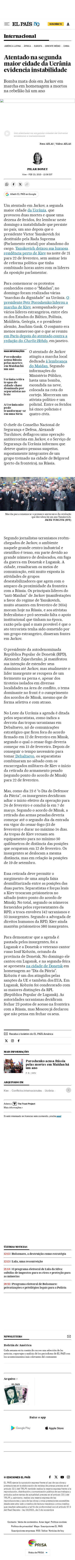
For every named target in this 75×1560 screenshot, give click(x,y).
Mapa (36, 1526)
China (66, 46)
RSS (38, 1531)
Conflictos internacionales (27, 1090)
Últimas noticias (15, 1246)
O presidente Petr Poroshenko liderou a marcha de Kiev (36, 302)
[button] (37, 120)
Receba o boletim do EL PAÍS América (31, 1033)
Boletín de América (18, 1345)
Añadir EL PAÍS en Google (23, 194)
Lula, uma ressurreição (27, 1261)
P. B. (28, 1073)
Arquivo (9, 1379)
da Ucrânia (37, 210)
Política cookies (59, 1522)
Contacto (12, 1522)
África (27, 46)
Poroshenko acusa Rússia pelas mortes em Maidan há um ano (14, 363)
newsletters (13, 1336)
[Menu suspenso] (7, 24)
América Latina (12, 46)
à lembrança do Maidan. (48, 363)
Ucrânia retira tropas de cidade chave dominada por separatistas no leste (15, 387)
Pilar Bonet (37, 169)
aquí (59, 1116)
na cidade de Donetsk (44, 966)
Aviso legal (44, 1522)
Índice (45, 1531)
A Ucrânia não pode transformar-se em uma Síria (15, 409)
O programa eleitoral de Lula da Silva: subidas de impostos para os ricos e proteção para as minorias (37, 1272)
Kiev (6, 1090)
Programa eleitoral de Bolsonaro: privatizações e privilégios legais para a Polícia (35, 1285)
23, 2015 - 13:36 (40, 174)
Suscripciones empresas (23, 1531)
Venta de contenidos (28, 1522)
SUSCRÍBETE (55, 24)
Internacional (20, 36)
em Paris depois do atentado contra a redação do (35, 338)
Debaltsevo (24, 756)
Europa (38, 46)
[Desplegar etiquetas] (68, 1090)
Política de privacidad (22, 1526)
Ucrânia (49, 1090)
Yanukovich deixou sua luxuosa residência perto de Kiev (36, 250)
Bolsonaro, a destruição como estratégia (39, 1254)
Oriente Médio (52, 46)
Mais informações (12, 1107)
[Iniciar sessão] (68, 24)
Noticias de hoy (56, 1531)
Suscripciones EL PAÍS (52, 1526)
